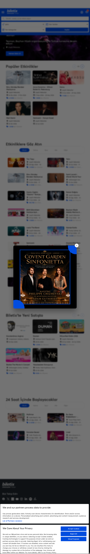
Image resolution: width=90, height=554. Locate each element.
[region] (44, 529)
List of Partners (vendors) (12, 521)
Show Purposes (73, 539)
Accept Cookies (73, 529)
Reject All (73, 534)
